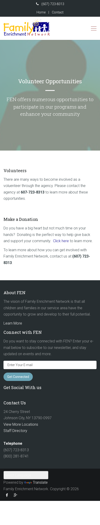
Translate (40, 482)
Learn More (12, 323)
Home (41, 12)
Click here (61, 241)
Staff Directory (15, 430)
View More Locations (20, 424)
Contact (57, 12)
